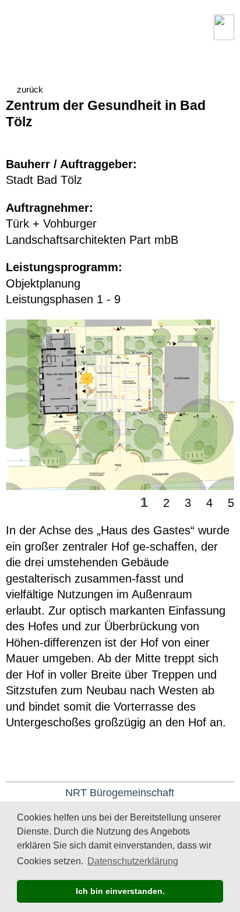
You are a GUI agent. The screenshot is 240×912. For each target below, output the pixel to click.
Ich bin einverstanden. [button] (120, 891)
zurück (30, 89)
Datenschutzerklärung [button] (132, 861)
